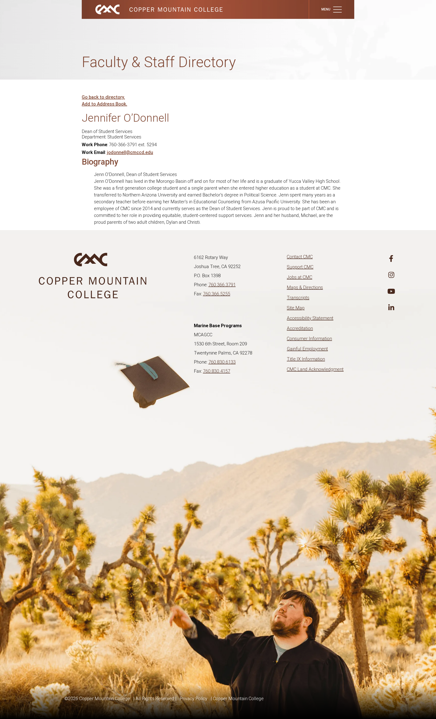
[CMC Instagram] (391, 275)
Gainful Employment (307, 349)
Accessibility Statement (310, 318)
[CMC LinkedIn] (391, 308)
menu (326, 9)
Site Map (296, 308)
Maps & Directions (305, 287)
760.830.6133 (222, 362)
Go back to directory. (103, 97)
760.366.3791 (222, 284)
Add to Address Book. (104, 104)
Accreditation (300, 328)
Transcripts (298, 297)
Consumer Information (309, 338)
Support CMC (300, 267)
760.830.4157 (216, 371)
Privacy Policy (193, 698)
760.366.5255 (216, 294)
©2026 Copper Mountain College (97, 698)
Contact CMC (300, 256)
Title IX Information (306, 359)
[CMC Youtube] (391, 291)
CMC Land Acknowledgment (315, 369)
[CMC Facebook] (391, 259)
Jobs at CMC (299, 277)
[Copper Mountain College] (154, 9)
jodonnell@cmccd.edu (130, 152)
